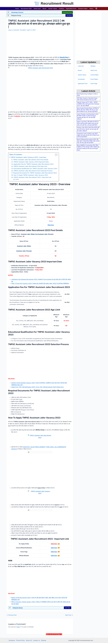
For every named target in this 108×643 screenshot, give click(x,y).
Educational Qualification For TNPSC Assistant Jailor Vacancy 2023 (35, 168)
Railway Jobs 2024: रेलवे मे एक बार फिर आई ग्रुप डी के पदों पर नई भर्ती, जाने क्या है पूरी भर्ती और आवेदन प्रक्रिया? (88, 129)
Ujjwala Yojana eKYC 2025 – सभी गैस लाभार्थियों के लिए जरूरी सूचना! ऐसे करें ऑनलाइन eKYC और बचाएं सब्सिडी (88, 104)
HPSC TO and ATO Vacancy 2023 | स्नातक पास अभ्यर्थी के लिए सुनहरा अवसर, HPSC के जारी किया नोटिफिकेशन (40, 283)
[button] (96, 8)
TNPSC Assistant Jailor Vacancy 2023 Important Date (31, 162)
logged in (19, 627)
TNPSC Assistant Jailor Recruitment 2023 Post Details (30, 159)
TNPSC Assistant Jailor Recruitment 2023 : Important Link (32, 177)
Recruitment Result (57, 3)
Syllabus (93, 66)
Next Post (69, 615)
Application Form (82, 83)
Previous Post (12, 615)
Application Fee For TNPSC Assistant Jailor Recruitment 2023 (33, 164)
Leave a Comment (13, 30)
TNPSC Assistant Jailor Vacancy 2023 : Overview (28, 157)
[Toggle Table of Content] (55, 154)
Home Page (94, 83)
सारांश (17, 179)
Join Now (69, 15)
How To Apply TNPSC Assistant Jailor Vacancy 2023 (31, 175)
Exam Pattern (94, 79)
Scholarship (81, 79)
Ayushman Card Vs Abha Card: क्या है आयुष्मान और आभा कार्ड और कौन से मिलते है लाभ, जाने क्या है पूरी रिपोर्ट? (88, 135)
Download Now (67, 12)
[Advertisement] (54, 638)
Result (80, 70)
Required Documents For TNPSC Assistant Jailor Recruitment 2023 (35, 173)
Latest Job (81, 66)
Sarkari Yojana (82, 75)
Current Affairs (95, 75)
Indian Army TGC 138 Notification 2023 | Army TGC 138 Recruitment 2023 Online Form (37, 387)
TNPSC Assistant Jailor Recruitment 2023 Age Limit (30, 166)
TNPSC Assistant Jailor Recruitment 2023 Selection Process (33, 171)
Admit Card (94, 70)
